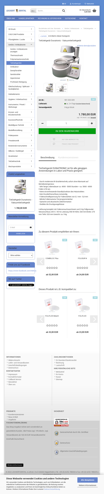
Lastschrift (60, 365)
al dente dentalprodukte (86, 46)
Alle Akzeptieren (87, 480)
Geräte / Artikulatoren (16, 45)
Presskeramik (13, 141)
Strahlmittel (13, 156)
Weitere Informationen (87, 485)
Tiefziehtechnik (14, 161)
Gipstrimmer (15, 78)
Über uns (11, 18)
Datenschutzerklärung (52, 489)
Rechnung (60, 363)
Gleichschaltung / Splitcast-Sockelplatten (19, 87)
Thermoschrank (16, 55)
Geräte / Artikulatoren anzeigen (18, 50)
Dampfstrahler (16, 71)
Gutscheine (70, 18)
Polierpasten (13, 135)
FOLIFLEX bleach (52, 316)
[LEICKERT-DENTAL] (16, 11)
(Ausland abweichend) (83, 104)
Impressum (12, 374)
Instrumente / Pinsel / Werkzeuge (16, 105)
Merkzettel (90, 4)
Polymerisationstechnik (19, 59)
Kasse (58, 377)
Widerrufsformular (14, 465)
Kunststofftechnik (15, 120)
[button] (64, 4)
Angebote (12, 420)
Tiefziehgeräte (15, 63)
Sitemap (59, 379)
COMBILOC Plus (52, 258)
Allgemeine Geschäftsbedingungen (73, 451)
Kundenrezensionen (68, 157)
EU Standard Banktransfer (66, 360)
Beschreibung (47, 157)
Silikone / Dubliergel (16, 151)
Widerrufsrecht (14, 360)
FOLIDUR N (82, 258)
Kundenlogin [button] (76, 4)
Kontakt (83, 18)
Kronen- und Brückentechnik (14, 113)
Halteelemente (14, 94)
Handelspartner (26, 18)
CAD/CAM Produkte (16, 34)
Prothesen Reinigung (18, 82)
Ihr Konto (59, 374)
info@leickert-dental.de (52, 474)
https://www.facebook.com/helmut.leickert (25, 271)
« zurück (43, 36)
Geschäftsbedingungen (17, 365)
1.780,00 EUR (20, 208)
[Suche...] (63, 11)
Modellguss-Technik (16, 125)
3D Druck (11, 29)
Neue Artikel (13, 417)
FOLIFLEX (82, 316)
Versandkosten (12, 435)
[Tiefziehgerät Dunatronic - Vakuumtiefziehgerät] (67, 63)
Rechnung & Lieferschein (49, 18)
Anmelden (20, 234)
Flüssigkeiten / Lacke (16, 39)
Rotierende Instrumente (17, 146)
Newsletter (12, 382)
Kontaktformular (15, 377)
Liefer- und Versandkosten (18, 363)
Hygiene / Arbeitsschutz (17, 99)
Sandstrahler (15, 74)
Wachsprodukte (14, 166)
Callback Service (14, 379)
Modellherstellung (15, 130)
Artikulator (14, 67)
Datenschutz (13, 368)
